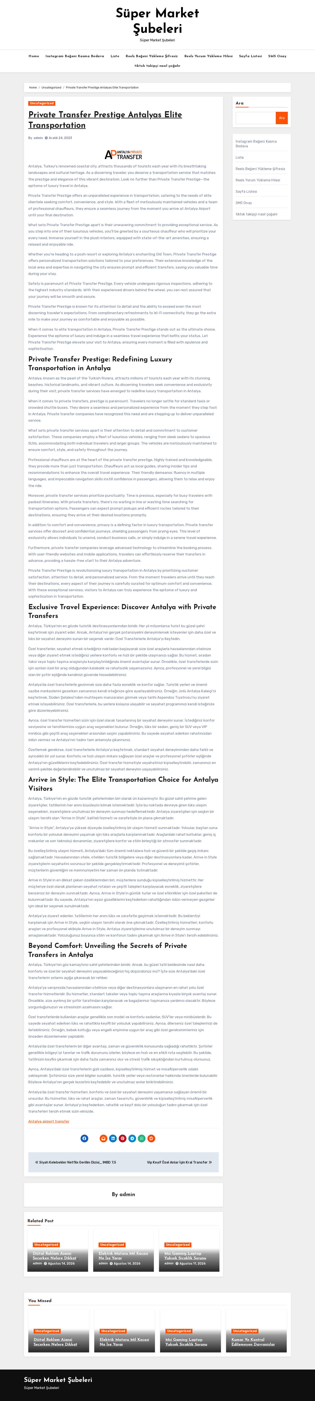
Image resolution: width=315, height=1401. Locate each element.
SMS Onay (277, 56)
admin (38, 138)
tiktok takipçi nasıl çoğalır (157, 66)
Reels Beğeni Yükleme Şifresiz (152, 56)
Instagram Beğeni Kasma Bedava (74, 56)
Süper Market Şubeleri (58, 1380)
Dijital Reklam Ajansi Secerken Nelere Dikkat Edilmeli (54, 1258)
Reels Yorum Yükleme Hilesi (208, 56)
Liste (115, 56)
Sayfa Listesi (250, 56)
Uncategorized (42, 103)
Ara (240, 103)
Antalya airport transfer (48, 1121)
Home (33, 56)
